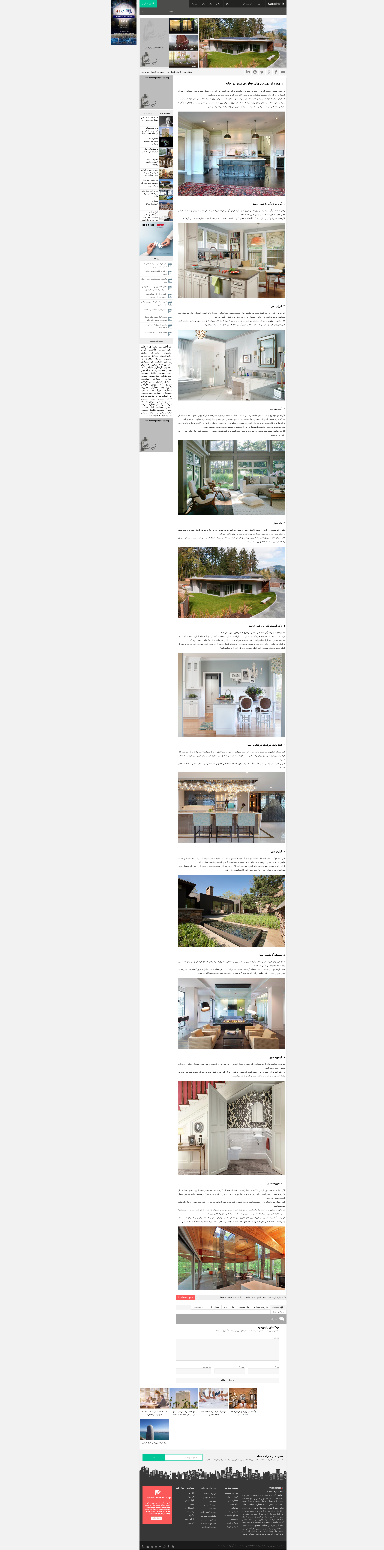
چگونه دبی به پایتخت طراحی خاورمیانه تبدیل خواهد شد (149, 172)
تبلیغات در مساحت (208, 1516)
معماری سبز (198, 1307)
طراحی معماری (162, 378)
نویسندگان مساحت (208, 1512)
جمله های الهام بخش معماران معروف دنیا (149, 118)
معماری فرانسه (165, 415)
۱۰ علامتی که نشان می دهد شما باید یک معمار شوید (149, 183)
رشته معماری (148, 398)
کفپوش (168, 364)
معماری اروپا (164, 390)
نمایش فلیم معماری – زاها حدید (155, 332)
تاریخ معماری (165, 398)
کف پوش (156, 384)
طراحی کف (147, 367)
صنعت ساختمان (232, 4)
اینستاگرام (189, 1508)
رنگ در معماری (156, 404)
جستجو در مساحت (208, 1523)
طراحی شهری (232, 1526)
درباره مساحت (210, 1493)
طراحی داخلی (248, 4)
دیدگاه (276, 1338)
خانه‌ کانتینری (192, 29)
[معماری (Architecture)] (165, 205)
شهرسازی (167, 393)
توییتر (191, 1504)
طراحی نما (165, 346)
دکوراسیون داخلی (160, 349)
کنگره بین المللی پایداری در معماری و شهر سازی (154, 303)
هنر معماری (147, 390)
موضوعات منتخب (156, 341)
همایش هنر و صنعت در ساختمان (155, 309)
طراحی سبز (229, 1307)
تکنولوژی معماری (261, 1307)
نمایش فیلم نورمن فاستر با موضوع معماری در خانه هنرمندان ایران (154, 288)
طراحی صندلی (152, 415)
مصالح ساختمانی (150, 355)
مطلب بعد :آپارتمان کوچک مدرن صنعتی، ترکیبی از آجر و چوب (166, 72)
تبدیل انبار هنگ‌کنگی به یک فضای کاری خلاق (149, 193)
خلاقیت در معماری (151, 361)
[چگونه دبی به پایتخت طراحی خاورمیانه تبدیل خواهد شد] (165, 174)
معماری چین (155, 393)
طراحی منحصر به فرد (151, 396)
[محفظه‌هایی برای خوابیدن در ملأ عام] (165, 153)
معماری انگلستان (156, 410)
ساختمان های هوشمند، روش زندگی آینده (154, 280)
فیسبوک (190, 1497)
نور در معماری (165, 370)
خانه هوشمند (243, 1307)
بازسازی (158, 367)
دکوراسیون (166, 355)
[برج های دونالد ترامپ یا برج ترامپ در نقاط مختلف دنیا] (165, 132)
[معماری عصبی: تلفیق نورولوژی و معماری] (165, 142)
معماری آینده (160, 413)
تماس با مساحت (209, 1527)
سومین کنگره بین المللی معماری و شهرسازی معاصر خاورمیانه (154, 318)
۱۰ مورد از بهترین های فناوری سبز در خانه (255, 83)
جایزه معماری (147, 413)
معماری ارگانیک (157, 373)
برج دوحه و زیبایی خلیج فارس (154, 1442)
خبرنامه (191, 1523)
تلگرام (191, 1515)
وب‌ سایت (207, 1367)
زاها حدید (153, 370)
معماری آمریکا (163, 358)
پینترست (190, 1511)
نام (277, 1367)
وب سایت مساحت (208, 1488)
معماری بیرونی (156, 381)
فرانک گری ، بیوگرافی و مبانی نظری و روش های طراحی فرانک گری (150, 216)
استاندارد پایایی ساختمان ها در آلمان (156, 272)
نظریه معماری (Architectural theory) (152, 162)
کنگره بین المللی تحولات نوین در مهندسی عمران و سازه (155, 295)
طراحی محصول (215, 4)
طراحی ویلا (161, 376)
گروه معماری (232, 1497)
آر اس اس (189, 1519)
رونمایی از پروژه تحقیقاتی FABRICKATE (157, 326)
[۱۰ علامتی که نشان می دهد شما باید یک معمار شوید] (165, 184)
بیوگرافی (234, 1508)
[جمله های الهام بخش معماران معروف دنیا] (165, 121)
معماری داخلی (149, 346)
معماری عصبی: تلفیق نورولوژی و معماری (151, 141)
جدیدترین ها (148, 113)
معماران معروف (149, 387)
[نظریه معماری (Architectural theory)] (165, 163)
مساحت (248, 1297)
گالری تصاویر (148, 3)
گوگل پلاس (189, 1500)
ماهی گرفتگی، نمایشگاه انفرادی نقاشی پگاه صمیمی (155, 265)
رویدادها (195, 4)
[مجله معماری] (276, 3)
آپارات (191, 1493)
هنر (203, 4)
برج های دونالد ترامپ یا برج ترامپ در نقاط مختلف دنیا (150, 130)
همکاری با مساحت (208, 1520)
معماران (168, 401)
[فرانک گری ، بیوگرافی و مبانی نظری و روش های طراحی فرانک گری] (165, 215)
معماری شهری (148, 376)
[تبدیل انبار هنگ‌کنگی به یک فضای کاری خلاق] (165, 195)
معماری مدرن (278, 1312)
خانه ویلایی (157, 364)
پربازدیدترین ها (164, 113)
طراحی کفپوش (156, 401)
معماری (260, 4)
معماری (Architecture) (152, 202)
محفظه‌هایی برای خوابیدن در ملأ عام (150, 150)
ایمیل (242, 1367)
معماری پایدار (213, 1307)
